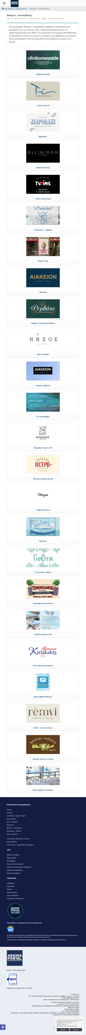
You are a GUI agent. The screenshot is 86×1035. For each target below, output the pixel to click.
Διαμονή (10, 812)
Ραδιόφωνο (11, 883)
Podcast (9, 889)
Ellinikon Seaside (43, 74)
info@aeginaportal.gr (72, 998)
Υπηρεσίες (10, 825)
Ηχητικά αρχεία (12, 892)
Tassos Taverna (43, 105)
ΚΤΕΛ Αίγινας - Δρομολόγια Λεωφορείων (20, 845)
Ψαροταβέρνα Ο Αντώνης (43, 790)
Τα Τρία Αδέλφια (43, 417)
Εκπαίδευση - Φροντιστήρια (16, 815)
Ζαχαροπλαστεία (34, 18)
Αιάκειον (43, 292)
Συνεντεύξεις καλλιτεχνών (15, 898)
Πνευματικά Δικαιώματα (15, 864)
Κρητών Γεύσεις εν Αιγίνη (43, 759)
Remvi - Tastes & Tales (43, 728)
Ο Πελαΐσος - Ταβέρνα (43, 230)
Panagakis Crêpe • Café (43, 448)
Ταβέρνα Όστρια (43, 510)
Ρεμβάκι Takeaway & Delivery (43, 323)
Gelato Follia (43, 261)
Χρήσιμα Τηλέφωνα (13, 855)
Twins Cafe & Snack (43, 199)
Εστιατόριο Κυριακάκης (43, 666)
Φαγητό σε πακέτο (21, 18)
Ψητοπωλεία (59, 18)
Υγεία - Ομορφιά (12, 822)
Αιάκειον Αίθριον (43, 386)
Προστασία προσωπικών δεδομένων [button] (67, 1026)
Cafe (8, 18)
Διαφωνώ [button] (75, 1029)
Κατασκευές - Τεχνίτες (14, 831)
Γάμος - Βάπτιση (12, 834)
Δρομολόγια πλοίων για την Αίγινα (18, 838)
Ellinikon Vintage (43, 168)
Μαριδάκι (43, 137)
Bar (12, 18)
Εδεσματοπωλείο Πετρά (43, 479)
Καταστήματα (11, 819)
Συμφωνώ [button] (63, 1029)
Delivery (51, 18)
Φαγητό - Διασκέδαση (14, 828)
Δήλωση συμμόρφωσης (15, 870)
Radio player (11, 886)
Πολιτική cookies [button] (61, 1024)
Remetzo (43, 541)
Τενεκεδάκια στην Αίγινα (43, 603)
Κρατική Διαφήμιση (13, 873)
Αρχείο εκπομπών (12, 895)
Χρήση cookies (11, 858)
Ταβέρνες (44, 18)
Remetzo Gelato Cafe (43, 634)
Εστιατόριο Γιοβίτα (43, 572)
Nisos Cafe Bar (43, 354)
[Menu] (4, 3)
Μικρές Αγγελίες (12, 841)
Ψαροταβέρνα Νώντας (43, 697)
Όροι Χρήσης (11, 861)
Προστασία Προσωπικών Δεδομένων (19, 867)
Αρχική (9, 809)
